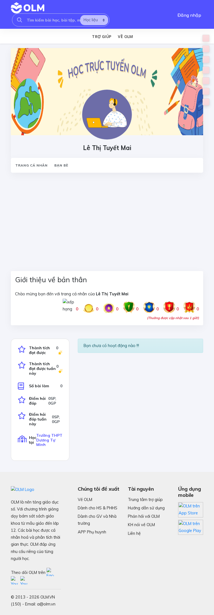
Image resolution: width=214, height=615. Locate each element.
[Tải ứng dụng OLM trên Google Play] (190, 525)
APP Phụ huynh (92, 532)
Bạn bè (61, 165)
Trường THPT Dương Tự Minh (49, 440)
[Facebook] (51, 572)
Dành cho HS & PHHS (97, 507)
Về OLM (125, 36)
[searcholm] (19, 20)
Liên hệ (134, 533)
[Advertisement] (107, 218)
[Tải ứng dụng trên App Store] (190, 509)
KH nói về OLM (141, 524)
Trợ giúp (101, 36)
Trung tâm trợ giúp (145, 499)
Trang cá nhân (31, 165)
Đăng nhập (189, 15)
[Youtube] (15, 580)
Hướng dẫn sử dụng (146, 507)
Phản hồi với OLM (144, 516)
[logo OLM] (27, 7)
